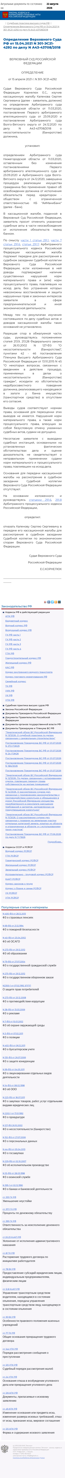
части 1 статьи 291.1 (35, 240)
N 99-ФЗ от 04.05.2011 (13, 1069)
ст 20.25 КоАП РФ (12, 1237)
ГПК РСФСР (12, 855)
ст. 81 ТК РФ (9, 1253)
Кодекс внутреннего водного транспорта (28, 672)
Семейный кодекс (15, 681)
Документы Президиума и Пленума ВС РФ (29, 728)
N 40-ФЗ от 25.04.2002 (14, 937)
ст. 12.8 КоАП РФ (11, 1289)
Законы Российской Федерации (23, 709)
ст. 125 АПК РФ (10, 1429)
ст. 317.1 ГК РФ (10, 1209)
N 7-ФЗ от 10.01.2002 (13, 1021)
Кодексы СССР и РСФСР (19, 847)
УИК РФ (9, 690)
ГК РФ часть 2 (13, 639)
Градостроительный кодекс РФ (23, 658)
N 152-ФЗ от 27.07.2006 (14, 1137)
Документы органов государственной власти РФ (33, 724)
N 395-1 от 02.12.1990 (13, 1185)
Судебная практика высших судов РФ (27, 705)
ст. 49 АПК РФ (10, 1409)
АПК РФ (9, 616)
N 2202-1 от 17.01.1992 (13, 1113)
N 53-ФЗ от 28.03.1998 (14, 1173)
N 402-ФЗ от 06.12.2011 (14, 1045)
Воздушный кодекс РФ (18, 630)
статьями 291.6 (40, 499)
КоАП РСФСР (12, 879)
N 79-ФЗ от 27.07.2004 (14, 961)
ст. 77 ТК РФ (9, 1333)
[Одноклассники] (56, 601)
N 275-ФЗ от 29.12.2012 (14, 973)
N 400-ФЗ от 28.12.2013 (14, 913)
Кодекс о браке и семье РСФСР (23, 888)
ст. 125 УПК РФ (10, 1365)
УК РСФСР (11, 893)
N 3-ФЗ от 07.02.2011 (13, 1033)
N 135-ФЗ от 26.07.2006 (14, 1057)
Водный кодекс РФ (16, 625)
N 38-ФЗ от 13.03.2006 (14, 1009)
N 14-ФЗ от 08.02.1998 (14, 1085)
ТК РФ (8, 686)
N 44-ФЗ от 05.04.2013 (14, 1149)
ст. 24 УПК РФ (10, 1377)
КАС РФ (9, 667)
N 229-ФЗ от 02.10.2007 (14, 1161)
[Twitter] (52, 601)
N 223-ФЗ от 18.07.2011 (14, 1097)
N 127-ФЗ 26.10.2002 (12, 1125)
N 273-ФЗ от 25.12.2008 (14, 997)
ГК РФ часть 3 (13, 644)
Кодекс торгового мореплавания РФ (26, 676)
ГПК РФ (9, 653)
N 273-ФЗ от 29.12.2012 (14, 949)
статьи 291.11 (30, 244)
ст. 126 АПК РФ (10, 1393)
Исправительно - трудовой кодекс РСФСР (29, 874)
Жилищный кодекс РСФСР (20, 865)
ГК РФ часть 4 (13, 648)
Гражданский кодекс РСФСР (21, 860)
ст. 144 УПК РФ (10, 1349)
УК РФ (8, 695)
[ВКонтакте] (49, 601)
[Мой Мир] (59, 601)
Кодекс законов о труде (19, 883)
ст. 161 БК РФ (9, 1317)
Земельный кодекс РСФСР (20, 869)
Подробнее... (55, 841)
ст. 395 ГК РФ (9, 1221)
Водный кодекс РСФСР (18, 851)
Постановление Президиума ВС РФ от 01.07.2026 (33, 758)
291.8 (58, 499)
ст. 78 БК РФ (9, 1269)
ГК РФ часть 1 (12, 634)
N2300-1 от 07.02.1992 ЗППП (17, 985)
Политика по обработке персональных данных (29, 1458)
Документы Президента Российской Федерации (33, 713)
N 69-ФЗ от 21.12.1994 (13, 925)
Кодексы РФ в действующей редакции (27, 612)
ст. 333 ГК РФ (9, 1197)
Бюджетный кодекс (16, 620)
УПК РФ (9, 700)
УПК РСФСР (12, 897)
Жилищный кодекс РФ (18, 662)
